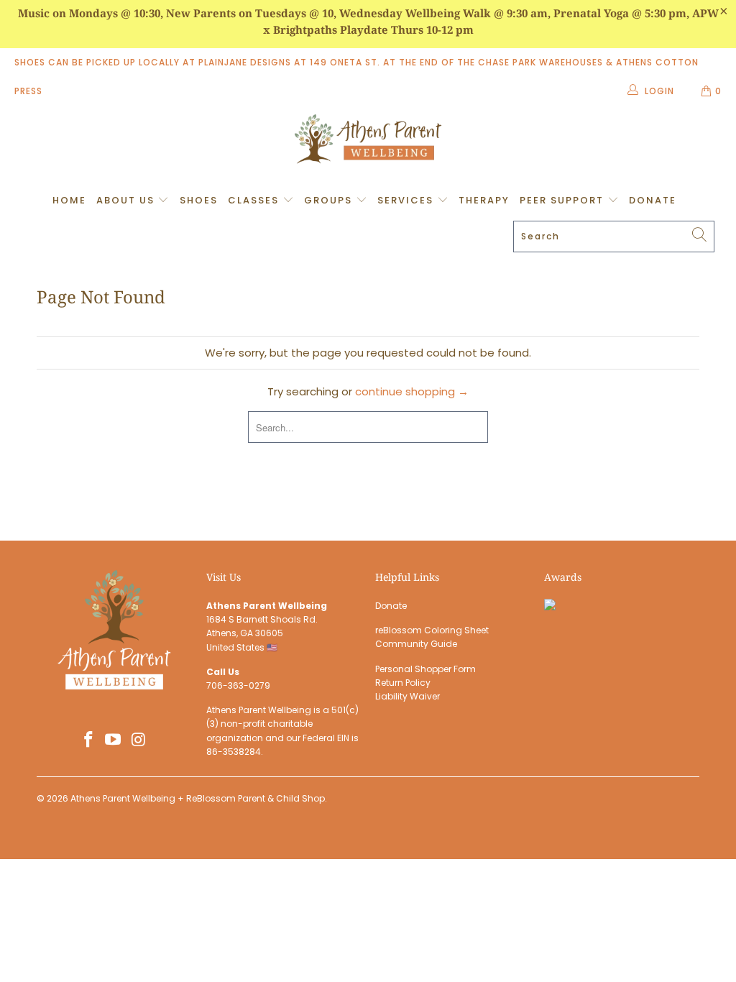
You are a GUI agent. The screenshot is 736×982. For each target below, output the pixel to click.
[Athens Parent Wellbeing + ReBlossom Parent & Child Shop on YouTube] (113, 740)
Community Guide (416, 644)
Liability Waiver (407, 696)
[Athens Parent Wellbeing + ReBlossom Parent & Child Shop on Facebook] (88, 740)
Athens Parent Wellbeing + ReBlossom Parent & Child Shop (197, 798)
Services (407, 200)
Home (69, 200)
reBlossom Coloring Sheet (432, 630)
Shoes (199, 200)
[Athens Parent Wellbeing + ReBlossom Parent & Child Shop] (368, 141)
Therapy (484, 200)
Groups (330, 200)
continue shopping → (412, 391)
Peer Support (563, 200)
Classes (255, 200)
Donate (652, 200)
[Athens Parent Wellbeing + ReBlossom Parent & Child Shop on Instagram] (139, 740)
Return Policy (403, 682)
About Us (127, 200)
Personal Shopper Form (425, 669)
